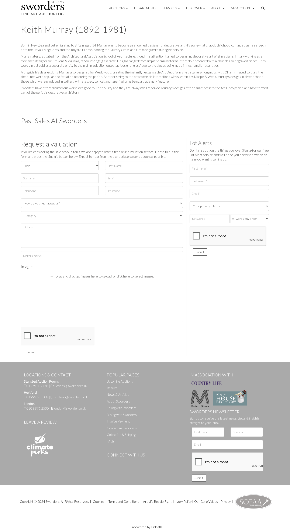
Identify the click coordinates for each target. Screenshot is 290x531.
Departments (145, 8)
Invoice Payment (118, 421)
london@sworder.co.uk (68, 408)
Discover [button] (194, 8)
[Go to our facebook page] (111, 462)
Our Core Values (206, 501)
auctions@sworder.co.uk (69, 386)
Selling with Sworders (122, 408)
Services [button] (170, 8)
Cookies (98, 501)
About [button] (216, 8)
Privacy (226, 501)
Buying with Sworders (122, 415)
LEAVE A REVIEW (40, 421)
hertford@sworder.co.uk (70, 397)
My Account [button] (241, 8)
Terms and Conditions (124, 501)
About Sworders (118, 401)
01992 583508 (37, 397)
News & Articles (118, 394)
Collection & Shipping (121, 435)
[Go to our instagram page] (137, 462)
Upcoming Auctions (120, 381)
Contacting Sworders (122, 428)
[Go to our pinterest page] (128, 462)
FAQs (110, 441)
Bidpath (156, 527)
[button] (263, 8)
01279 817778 (37, 386)
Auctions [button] (117, 8)
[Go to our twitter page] (119, 462)
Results (112, 388)
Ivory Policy (183, 501)
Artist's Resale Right (157, 501)
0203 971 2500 (38, 408)
